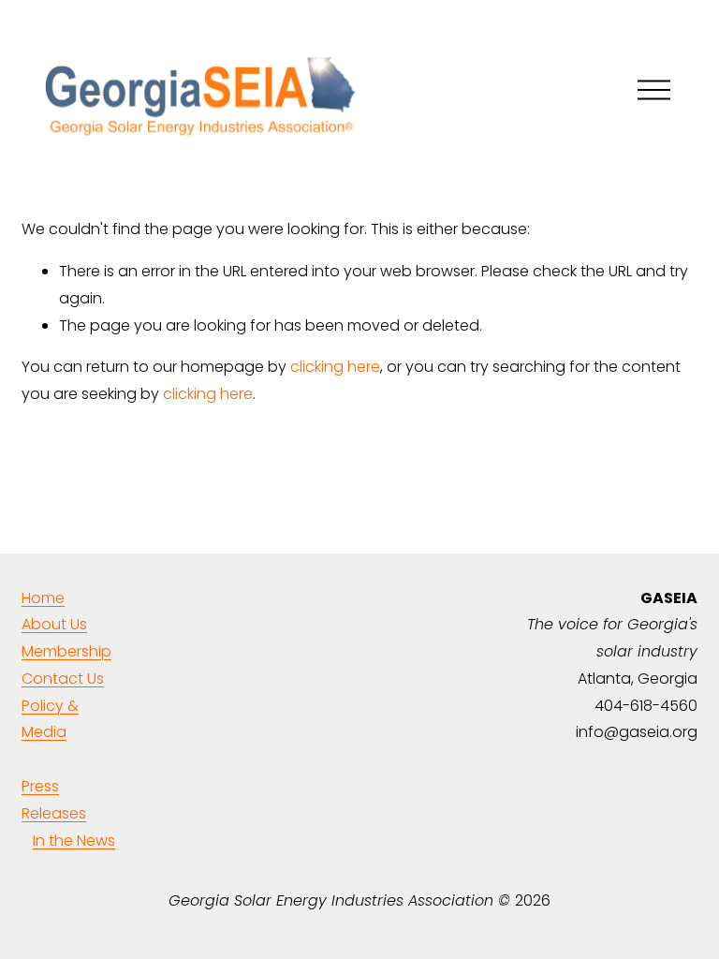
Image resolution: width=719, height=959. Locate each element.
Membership (66, 651)
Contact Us (63, 678)
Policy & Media (50, 719)
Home (43, 598)
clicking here (335, 366)
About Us (54, 624)
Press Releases (54, 799)
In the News (74, 840)
